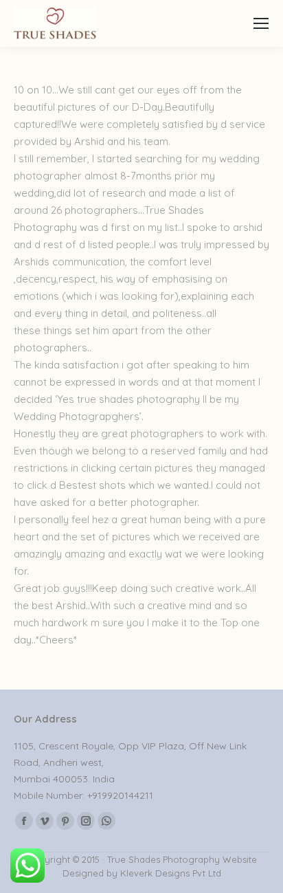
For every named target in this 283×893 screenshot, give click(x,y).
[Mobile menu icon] (261, 23)
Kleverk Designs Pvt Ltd (169, 873)
